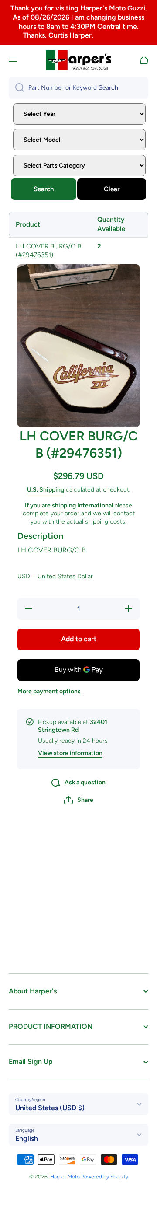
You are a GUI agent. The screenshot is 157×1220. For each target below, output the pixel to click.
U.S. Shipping (45, 489)
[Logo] (78, 60)
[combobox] (78, 88)
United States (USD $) (50, 1108)
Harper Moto (65, 1177)
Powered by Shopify (104, 1177)
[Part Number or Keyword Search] (16, 88)
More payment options (49, 691)
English (26, 1138)
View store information (70, 753)
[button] (144, 60)
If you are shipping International (69, 505)
